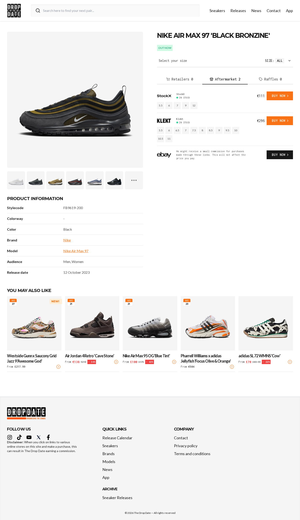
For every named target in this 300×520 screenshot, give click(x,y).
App (289, 10)
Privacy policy (185, 445)
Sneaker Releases (117, 497)
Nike (67, 240)
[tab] (179, 79)
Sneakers (217, 10)
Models (108, 461)
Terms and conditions (192, 453)
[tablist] (225, 79)
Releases (238, 10)
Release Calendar (117, 437)
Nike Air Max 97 (75, 251)
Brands (108, 453)
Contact (274, 10)
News (256, 10)
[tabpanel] (225, 126)
